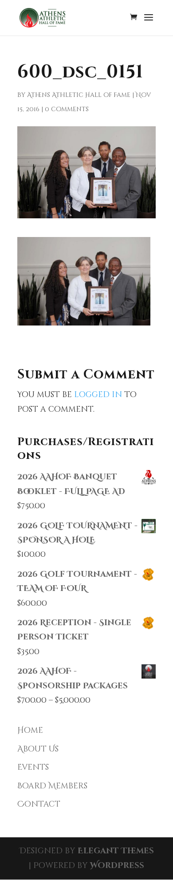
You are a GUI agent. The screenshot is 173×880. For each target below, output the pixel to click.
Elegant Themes (116, 850)
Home (30, 730)
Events (33, 767)
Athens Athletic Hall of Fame (78, 95)
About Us (38, 749)
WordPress (117, 865)
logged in (98, 394)
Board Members (52, 786)
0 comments (67, 109)
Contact (38, 804)
